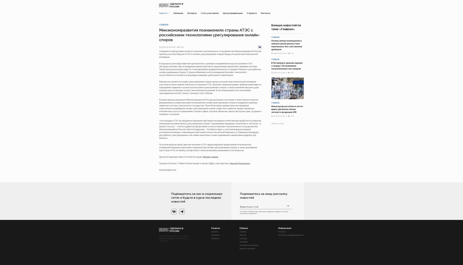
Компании (178, 13)
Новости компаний (247, 249)
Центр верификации (233, 13)
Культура (243, 238)
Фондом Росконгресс (240, 163)
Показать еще (278, 124)
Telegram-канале (210, 157)
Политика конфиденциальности (291, 235)
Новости (214, 232)
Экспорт (243, 235)
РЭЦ (211, 163)
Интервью (244, 242)
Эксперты (192, 13)
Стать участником (210, 13)
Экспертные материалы (249, 245)
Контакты (265, 13)
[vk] (260, 47)
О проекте (252, 13)
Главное (243, 232)
